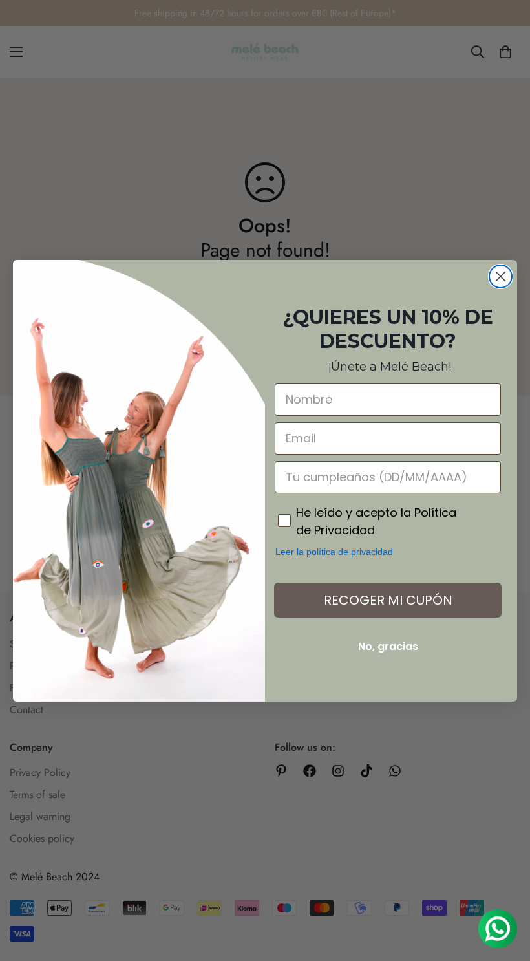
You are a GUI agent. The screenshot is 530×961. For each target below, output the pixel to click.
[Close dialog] (500, 276)
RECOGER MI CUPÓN (388, 600)
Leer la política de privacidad (334, 551)
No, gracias (388, 646)
